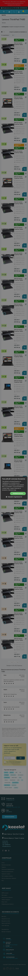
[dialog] (14, 488)
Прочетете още (12, 490)
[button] (14, 497)
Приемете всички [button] (18, 493)
